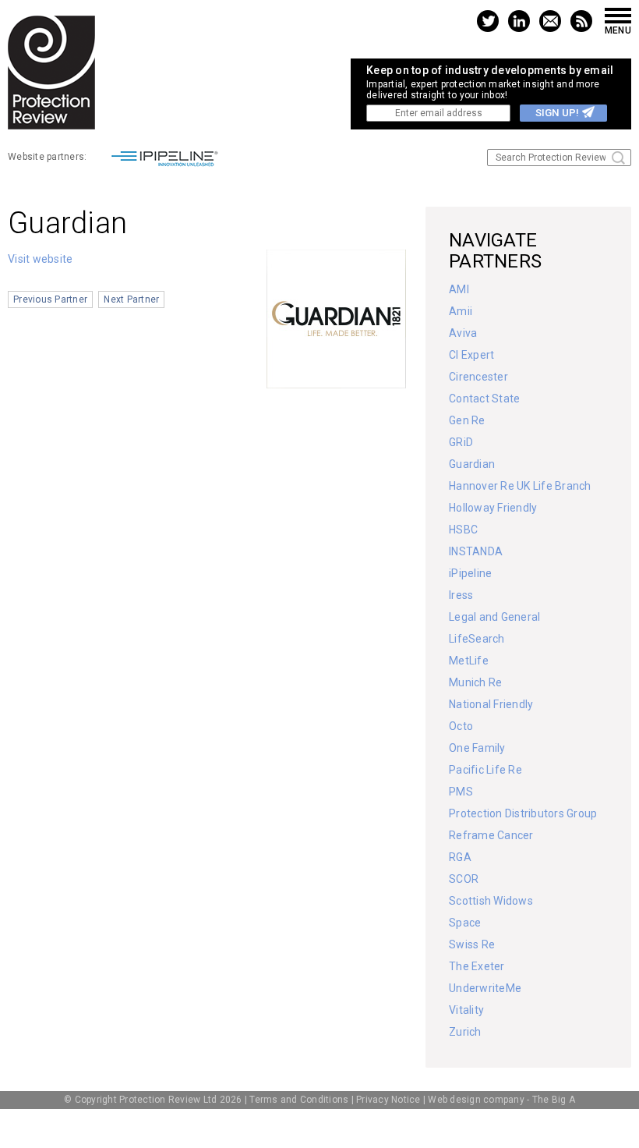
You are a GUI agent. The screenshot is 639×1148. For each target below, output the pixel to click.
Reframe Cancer (491, 835)
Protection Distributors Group (523, 813)
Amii (460, 311)
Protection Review (51, 72)
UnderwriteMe (485, 988)
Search (618, 158)
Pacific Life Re (485, 770)
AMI (459, 289)
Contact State (484, 398)
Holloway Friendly (493, 507)
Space (465, 922)
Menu (618, 30)
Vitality (466, 1010)
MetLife (469, 660)
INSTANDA (476, 551)
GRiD (461, 442)
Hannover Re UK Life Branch (520, 486)
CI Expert (471, 355)
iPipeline (470, 573)
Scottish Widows (491, 901)
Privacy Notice (388, 1099)
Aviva (463, 333)
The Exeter (477, 966)
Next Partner (131, 299)
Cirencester (478, 376)
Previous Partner (50, 299)
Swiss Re (472, 944)
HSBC (463, 529)
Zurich (465, 1032)
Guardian (472, 464)
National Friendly (491, 704)
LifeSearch (477, 638)
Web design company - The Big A (501, 1099)
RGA (460, 857)
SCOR (463, 879)
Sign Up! (557, 113)
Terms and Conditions (298, 1099)
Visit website (40, 259)
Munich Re (475, 682)
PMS (461, 791)
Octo (461, 726)
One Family (477, 748)
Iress (461, 595)
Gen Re (467, 420)
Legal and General (494, 617)
